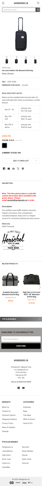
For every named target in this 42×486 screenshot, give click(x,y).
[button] (21, 160)
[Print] (13, 169)
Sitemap (5, 431)
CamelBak (6, 467)
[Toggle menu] (3, 3)
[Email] (9, 169)
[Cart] (38, 2)
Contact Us (6, 411)
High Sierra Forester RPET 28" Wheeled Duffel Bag (31, 294)
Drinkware (27, 407)
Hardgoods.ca (7, 447)
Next (40, 287)
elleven (25, 455)
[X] (18, 169)
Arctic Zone (6, 459)
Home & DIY (28, 423)
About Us (5, 407)
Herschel (25, 447)
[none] (21, 34)
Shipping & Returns (9, 419)
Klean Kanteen (27, 451)
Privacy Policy (7, 423)
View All (25, 463)
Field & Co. (6, 463)
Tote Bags (27, 415)
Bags (25, 411)
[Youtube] (23, 388)
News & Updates (8, 427)
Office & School (29, 419)
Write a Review (8, 74)
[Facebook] (4, 169)
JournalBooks (7, 451)
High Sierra (6, 455)
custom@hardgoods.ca (17, 200)
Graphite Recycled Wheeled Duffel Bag (10, 293)
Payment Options (9, 415)
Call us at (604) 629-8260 (21, 382)
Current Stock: (11, 153)
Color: (12, 140)
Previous (2, 287)
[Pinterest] (23, 169)
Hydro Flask (26, 459)
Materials (6, 224)
